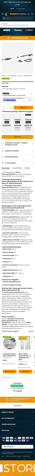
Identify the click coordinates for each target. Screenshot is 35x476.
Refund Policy (26, 456)
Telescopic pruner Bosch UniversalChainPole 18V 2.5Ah (15, 25)
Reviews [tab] (27, 168)
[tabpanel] (17, 250)
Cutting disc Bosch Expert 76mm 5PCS (9, 355)
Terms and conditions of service (13, 456)
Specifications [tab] (17, 168)
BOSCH (4, 76)
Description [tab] (6, 168)
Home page (4, 23)
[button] (32, 14)
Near (3, 456)
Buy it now (17, 137)
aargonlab (11, 453)
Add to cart (23, 107)
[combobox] (17, 18)
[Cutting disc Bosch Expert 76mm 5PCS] (9, 343)
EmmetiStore (9, 452)
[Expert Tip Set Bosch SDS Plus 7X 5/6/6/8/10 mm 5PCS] (25, 343)
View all (31, 331)
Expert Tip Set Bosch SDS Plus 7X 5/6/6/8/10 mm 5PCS (25, 357)
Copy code (21, 9)
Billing (11, 89)
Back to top (17, 405)
